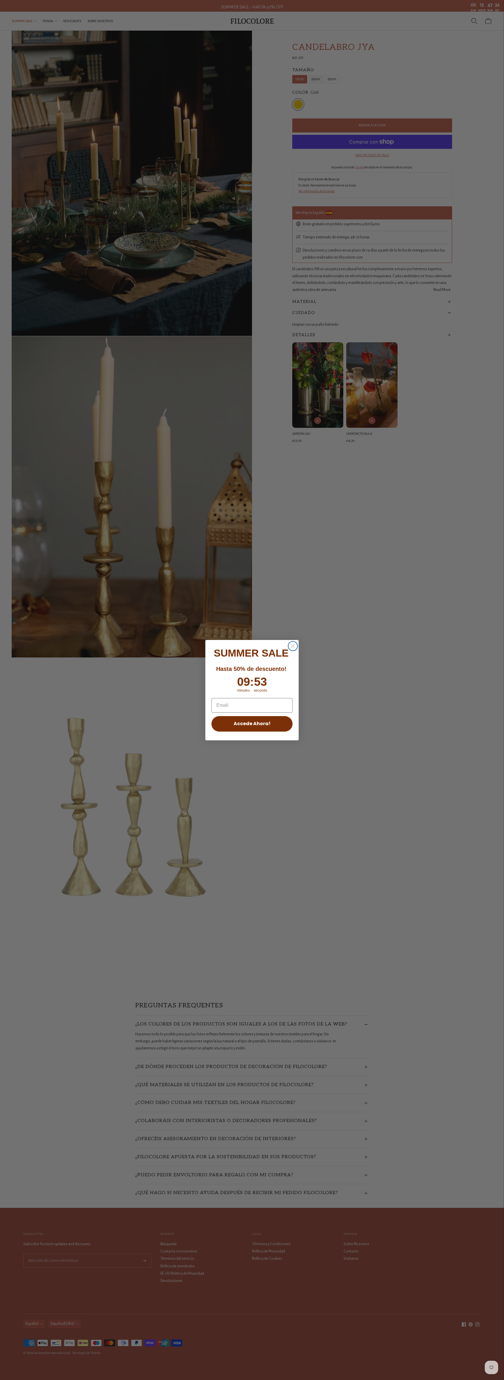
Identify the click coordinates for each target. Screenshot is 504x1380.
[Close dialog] (293, 646)
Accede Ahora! (252, 723)
